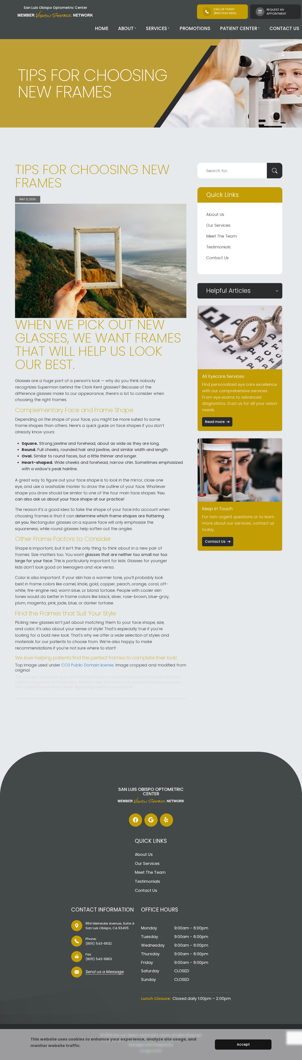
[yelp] (166, 820)
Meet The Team (221, 236)
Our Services (218, 225)
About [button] (126, 28)
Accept (243, 1044)
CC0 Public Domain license (87, 665)
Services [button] (156, 28)
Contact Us (284, 28)
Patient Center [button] (238, 28)
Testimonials (218, 247)
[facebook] (135, 820)
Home (101, 28)
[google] (151, 820)
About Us (215, 214)
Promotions (195, 28)
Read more (215, 421)
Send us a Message (105, 972)
